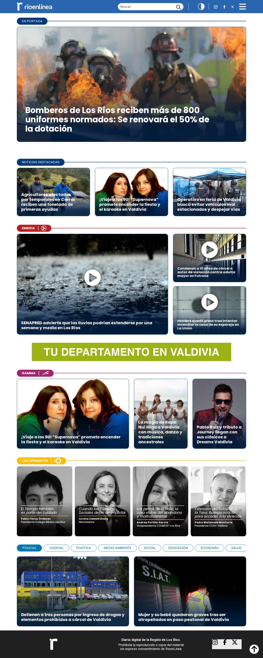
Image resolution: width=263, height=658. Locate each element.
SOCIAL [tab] (150, 548)
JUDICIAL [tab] (56, 548)
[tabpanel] (131, 589)
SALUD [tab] (236, 548)
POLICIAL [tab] (29, 548)
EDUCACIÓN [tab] (178, 548)
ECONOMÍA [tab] (210, 548)
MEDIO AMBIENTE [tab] (117, 548)
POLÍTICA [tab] (83, 548)
